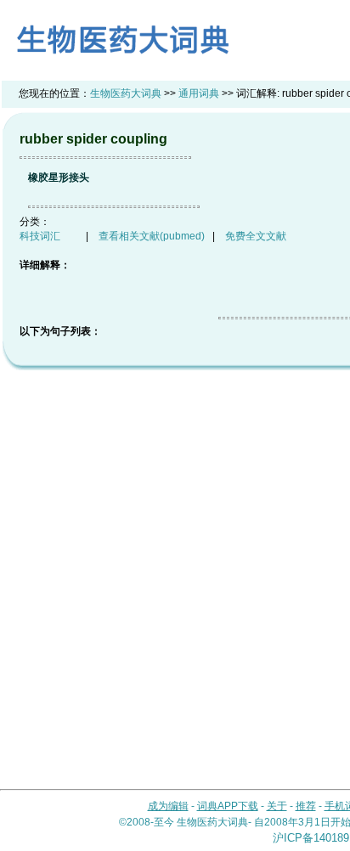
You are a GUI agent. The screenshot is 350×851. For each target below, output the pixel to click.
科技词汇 (40, 236)
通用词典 (198, 93)
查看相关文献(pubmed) (152, 236)
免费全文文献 (255, 236)
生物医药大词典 (125, 93)
